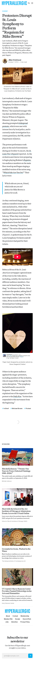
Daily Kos (17, 396)
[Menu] (32, 3)
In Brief (5, 11)
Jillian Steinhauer (14, 60)
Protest (28, 408)
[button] (25, 616)
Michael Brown (17, 408)
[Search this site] (28, 3)
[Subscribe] (30, 656)
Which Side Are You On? (13, 172)
